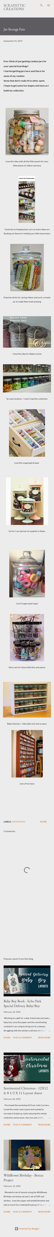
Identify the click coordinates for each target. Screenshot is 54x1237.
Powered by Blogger (28, 1228)
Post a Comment (22, 1037)
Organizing (18, 821)
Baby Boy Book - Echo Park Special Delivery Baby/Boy (22, 1003)
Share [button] (43, 821)
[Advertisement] (27, 929)
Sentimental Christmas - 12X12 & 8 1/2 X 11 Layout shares (26, 1090)
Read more (44, 1037)
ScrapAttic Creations (15, 7)
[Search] (41, 5)
